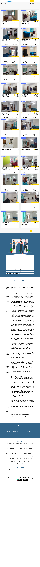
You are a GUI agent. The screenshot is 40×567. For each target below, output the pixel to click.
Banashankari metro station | (13, 448)
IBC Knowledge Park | (27, 458)
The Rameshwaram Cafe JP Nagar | (23, 453)
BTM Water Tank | (30, 461)
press (20, 478)
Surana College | (11, 453)
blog (23, 478)
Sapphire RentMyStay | (13, 461)
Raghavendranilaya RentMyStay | (19, 451)
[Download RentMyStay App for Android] (19, 480)
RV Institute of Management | (22, 446)
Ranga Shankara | (20, 448)
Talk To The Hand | (30, 445)
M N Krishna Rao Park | (25, 456)
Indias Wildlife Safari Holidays (14, 429)
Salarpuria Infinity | (31, 456)
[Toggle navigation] (13, 1)
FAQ (14, 477)
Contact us (17, 477)
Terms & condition (26, 477)
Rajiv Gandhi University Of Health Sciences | (22, 445)
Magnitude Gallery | (28, 446)
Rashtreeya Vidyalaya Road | (11, 443)
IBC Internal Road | (8, 458)
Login (32, 1)
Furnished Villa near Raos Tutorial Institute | (25, 469)
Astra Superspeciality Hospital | (10, 456)
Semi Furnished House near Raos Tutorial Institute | (24, 471)
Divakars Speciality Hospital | (29, 451)
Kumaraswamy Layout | (20, 463)
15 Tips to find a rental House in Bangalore (25, 429)
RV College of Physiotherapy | (27, 443)
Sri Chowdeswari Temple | (18, 456)
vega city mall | (32, 458)
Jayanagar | (15, 446)
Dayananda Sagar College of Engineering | (17, 458)
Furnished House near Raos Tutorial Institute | (12, 469)
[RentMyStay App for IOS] (25, 480)
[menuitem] (28, 231)
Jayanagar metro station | (10, 446)
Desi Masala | (14, 445)
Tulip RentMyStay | (18, 461)
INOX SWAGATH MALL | (26, 448)
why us (21, 477)
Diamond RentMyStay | (25, 461)
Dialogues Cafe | (15, 453)
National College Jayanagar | (19, 443)
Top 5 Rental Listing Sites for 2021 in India (22, 434)
